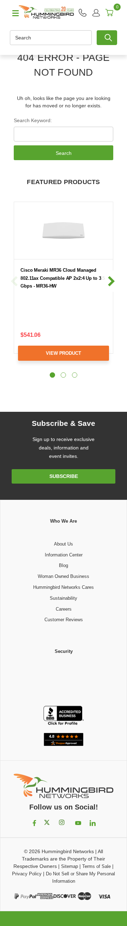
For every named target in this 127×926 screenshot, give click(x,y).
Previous (14, 281)
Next (111, 281)
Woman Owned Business (63, 576)
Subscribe (63, 476)
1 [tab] (52, 375)
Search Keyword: (33, 120)
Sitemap (69, 866)
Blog (63, 565)
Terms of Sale (96, 866)
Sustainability (63, 598)
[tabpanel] (63, 287)
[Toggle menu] (12, 12)
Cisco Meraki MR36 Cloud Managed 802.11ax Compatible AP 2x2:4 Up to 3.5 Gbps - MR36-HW (62, 278)
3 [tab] (74, 375)
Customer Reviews (63, 619)
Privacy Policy (27, 873)
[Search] (107, 37)
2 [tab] (63, 375)
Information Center (64, 555)
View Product (63, 353)
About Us (63, 544)
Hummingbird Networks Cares (63, 587)
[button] (63, 680)
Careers (64, 609)
